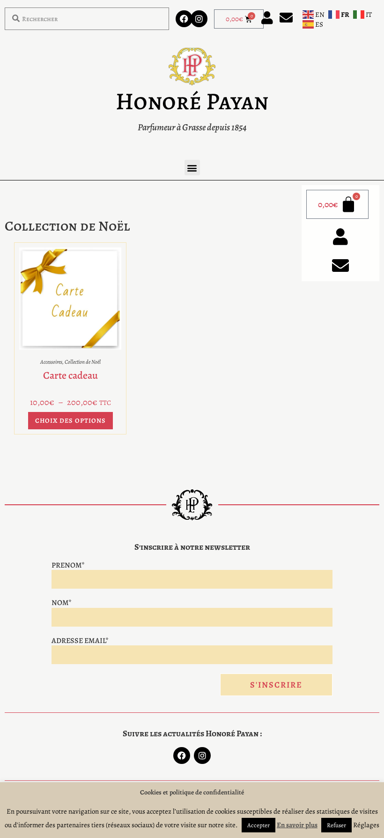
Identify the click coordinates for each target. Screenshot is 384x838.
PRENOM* (68, 565)
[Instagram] (199, 18)
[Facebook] (184, 18)
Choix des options (70, 420)
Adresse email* (80, 641)
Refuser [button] (336, 825)
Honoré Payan (192, 101)
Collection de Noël (83, 362)
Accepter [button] (258, 825)
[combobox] (87, 18)
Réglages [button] (366, 825)
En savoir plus (297, 825)
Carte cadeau (70, 375)
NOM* (62, 603)
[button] (192, 167)
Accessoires (51, 362)
